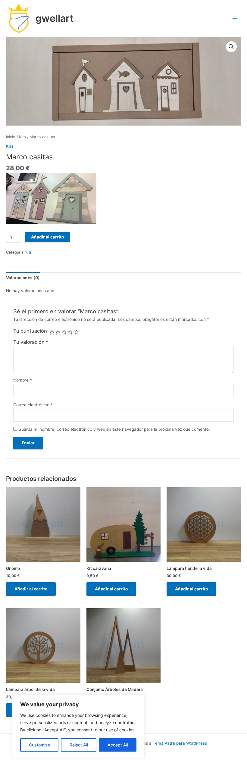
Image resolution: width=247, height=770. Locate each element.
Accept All (118, 744)
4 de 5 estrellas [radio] (70, 332)
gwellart (54, 18)
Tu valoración (30, 342)
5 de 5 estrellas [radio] (76, 332)
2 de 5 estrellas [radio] (57, 332)
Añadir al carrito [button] (30, 588)
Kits (22, 137)
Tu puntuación (30, 331)
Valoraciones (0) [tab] (23, 277)
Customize (39, 744)
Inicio (10, 137)
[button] (231, 46)
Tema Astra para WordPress (180, 743)
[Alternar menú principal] (235, 18)
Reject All (79, 744)
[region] (78, 726)
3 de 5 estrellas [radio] (64, 332)
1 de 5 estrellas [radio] (51, 332)
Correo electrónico (33, 404)
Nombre (22, 380)
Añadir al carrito (47, 237)
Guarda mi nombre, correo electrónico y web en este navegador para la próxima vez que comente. (114, 429)
